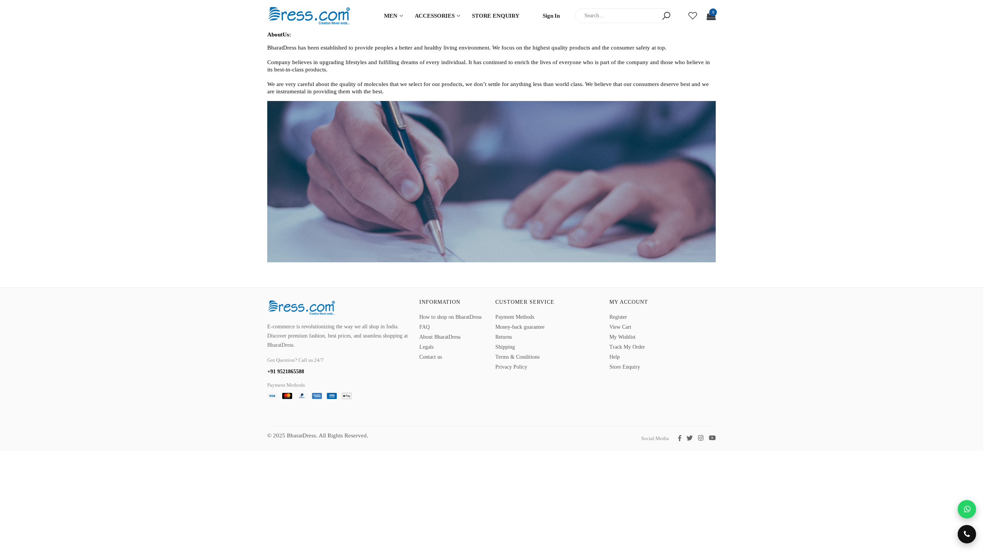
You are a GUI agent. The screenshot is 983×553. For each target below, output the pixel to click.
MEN (390, 16)
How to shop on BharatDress (450, 317)
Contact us (430, 357)
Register (618, 317)
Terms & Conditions (517, 357)
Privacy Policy (511, 367)
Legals (426, 347)
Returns (503, 337)
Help (614, 357)
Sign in (551, 16)
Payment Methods (514, 317)
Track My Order (627, 347)
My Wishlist (622, 337)
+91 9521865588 (285, 371)
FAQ (424, 327)
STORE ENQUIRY (496, 16)
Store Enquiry (624, 367)
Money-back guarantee (519, 327)
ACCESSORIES (435, 16)
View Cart (620, 327)
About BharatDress (439, 337)
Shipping (505, 347)
